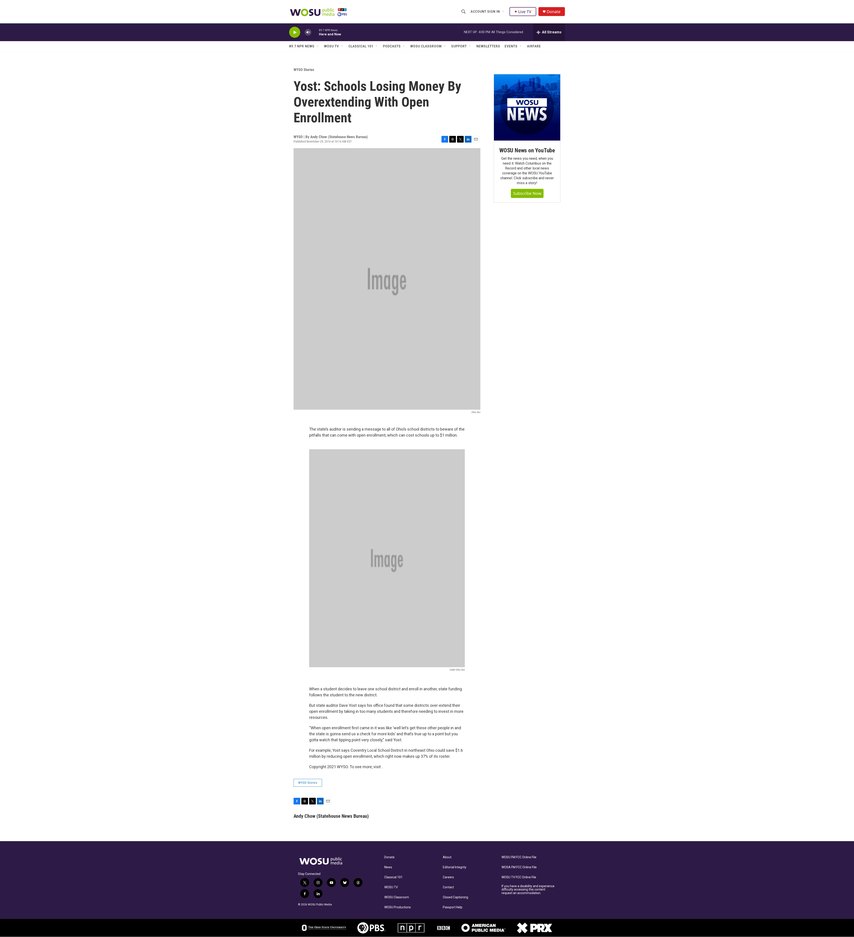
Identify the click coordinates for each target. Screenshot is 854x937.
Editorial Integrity (454, 867)
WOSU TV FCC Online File (519, 877)
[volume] (308, 32)
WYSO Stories (304, 69)
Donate (553, 11)
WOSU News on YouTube (527, 150)
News (388, 867)
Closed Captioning (455, 897)
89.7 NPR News (301, 46)
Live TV (524, 11)
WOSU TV (331, 46)
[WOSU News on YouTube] (527, 107)
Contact (448, 887)
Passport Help (452, 907)
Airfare (534, 46)
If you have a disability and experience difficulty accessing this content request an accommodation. (528, 890)
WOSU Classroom (426, 46)
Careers (448, 877)
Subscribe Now (527, 193)
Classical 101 (360, 46)
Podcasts (392, 46)
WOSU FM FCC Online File (519, 857)
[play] (294, 32)
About (447, 857)
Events (511, 46)
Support (459, 46)
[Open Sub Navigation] (503, 11)
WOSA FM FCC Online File (519, 867)
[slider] (315, 32)
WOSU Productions (397, 907)
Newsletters (488, 46)
